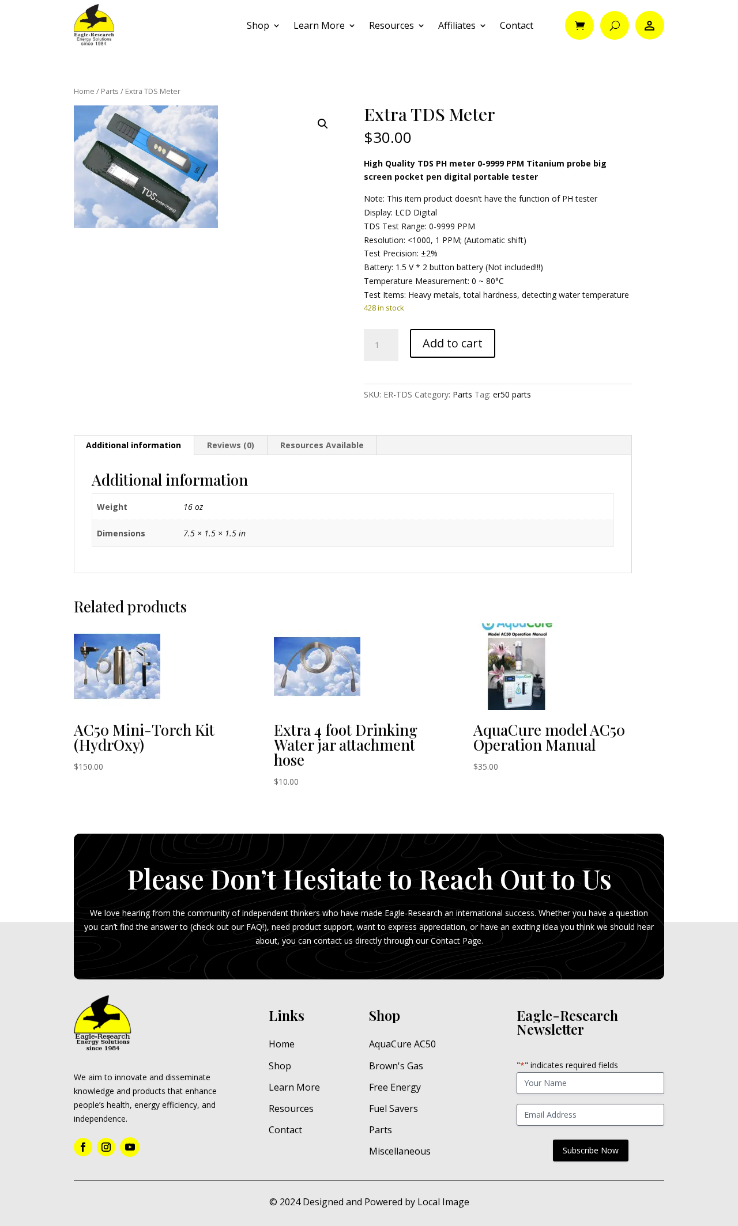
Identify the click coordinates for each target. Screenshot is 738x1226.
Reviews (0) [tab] (230, 445)
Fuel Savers (393, 1108)
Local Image (443, 1201)
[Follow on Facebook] (83, 1147)
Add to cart (453, 343)
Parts (110, 91)
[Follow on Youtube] (130, 1147)
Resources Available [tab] (322, 445)
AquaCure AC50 (402, 1044)
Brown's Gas (396, 1065)
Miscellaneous (400, 1151)
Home (84, 91)
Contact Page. (457, 940)
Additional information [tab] (133, 445)
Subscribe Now (591, 1150)
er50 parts (512, 394)
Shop (258, 25)
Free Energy (395, 1087)
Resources (391, 25)
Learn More (319, 25)
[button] (322, 123)
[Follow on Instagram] (106, 1147)
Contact (516, 25)
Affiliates (457, 25)
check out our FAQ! (228, 926)
